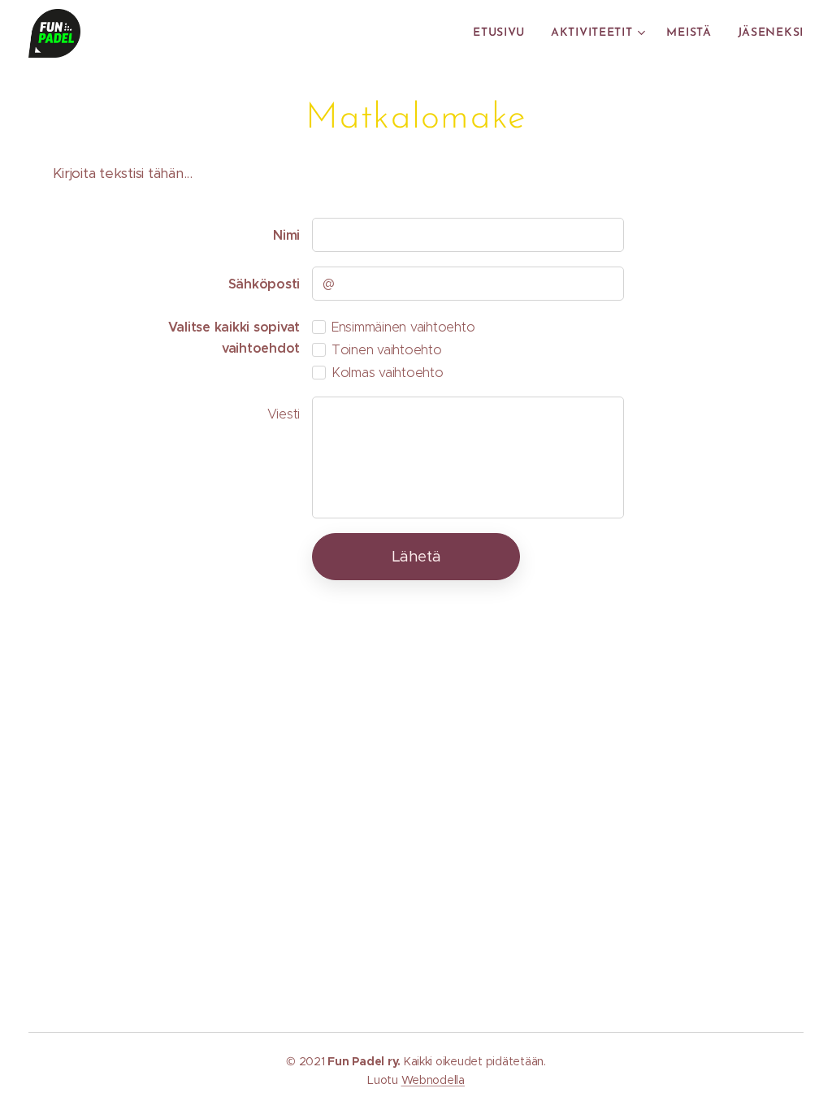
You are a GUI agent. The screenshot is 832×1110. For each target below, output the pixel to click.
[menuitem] (503, 33)
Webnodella (433, 1080)
